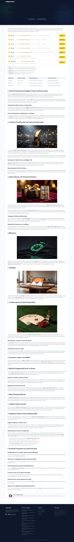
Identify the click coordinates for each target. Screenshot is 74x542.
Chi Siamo (39, 513)
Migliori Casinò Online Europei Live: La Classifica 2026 (28, 510)
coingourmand (10, 1)
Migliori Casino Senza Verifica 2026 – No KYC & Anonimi (28, 529)
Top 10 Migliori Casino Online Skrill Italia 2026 (28, 521)
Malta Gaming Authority (60, 107)
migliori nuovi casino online (42, 170)
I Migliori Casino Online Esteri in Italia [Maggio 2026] (28, 524)
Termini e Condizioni (41, 511)
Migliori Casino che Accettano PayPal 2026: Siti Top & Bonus (28, 532)
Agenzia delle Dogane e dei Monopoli (38, 433)
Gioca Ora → (62, 35)
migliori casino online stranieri (53, 350)
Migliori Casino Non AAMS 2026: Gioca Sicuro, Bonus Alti (28, 534)
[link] (37, 35)
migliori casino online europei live (49, 155)
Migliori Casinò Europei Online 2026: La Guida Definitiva (28, 518)
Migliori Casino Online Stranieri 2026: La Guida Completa (28, 516)
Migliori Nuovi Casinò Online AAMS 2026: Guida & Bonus (28, 513)
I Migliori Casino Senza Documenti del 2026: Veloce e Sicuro (28, 526)
